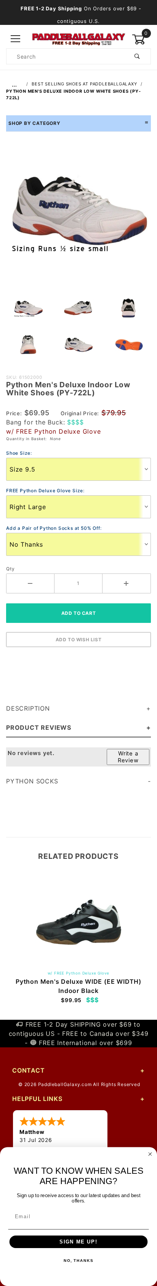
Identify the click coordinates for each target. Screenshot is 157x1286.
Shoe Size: (19, 453)
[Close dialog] (150, 1154)
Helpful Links (37, 1099)
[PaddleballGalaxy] (78, 38)
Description (28, 708)
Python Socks (32, 781)
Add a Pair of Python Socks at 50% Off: (53, 528)
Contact (28, 1070)
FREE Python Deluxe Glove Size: (45, 490)
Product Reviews (38, 727)
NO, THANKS (78, 1261)
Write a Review (128, 757)
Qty (10, 569)
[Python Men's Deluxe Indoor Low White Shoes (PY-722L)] (78, 214)
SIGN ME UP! (78, 1242)
